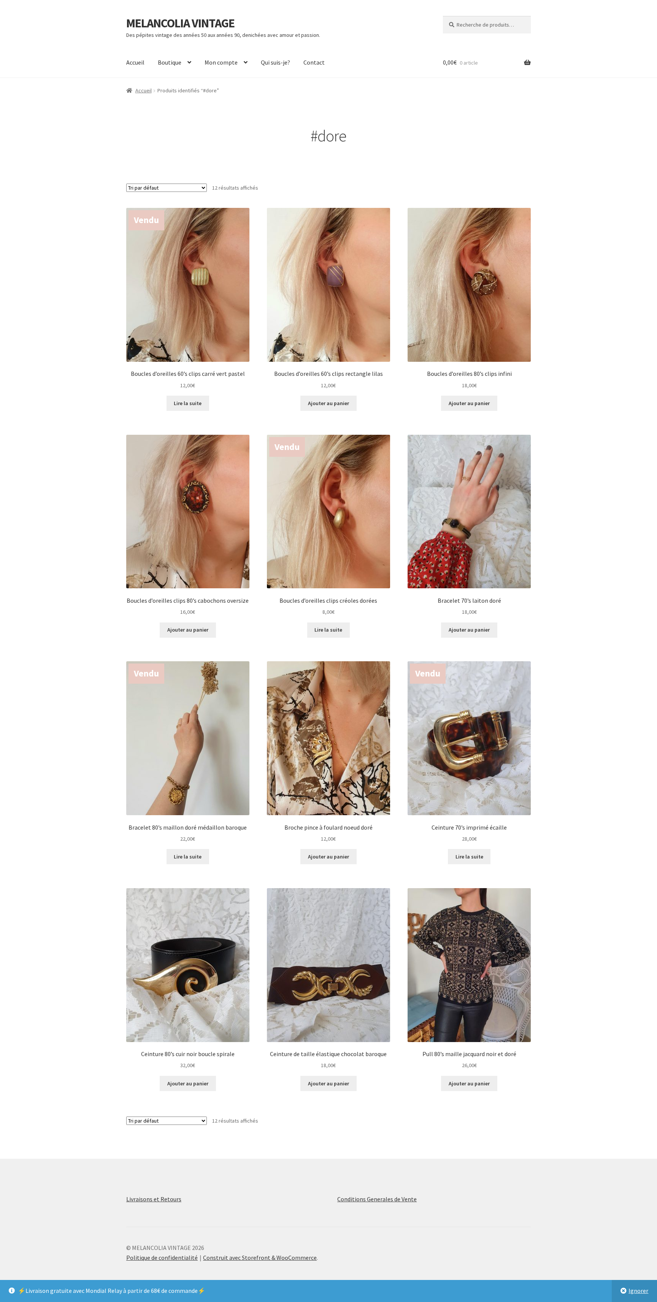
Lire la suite (188, 403)
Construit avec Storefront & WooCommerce (260, 1257)
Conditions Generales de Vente (377, 1199)
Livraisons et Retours (153, 1199)
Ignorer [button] (638, 1290)
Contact (314, 62)
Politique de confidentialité (162, 1257)
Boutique (169, 62)
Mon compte (221, 62)
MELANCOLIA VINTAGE (180, 23)
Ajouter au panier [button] (328, 403)
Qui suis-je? (275, 62)
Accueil (135, 62)
